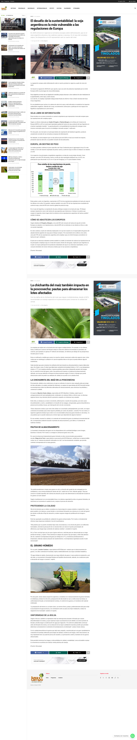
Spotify (52, 8)
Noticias (13, 8)
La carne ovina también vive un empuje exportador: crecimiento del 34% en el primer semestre (16, 122)
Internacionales (42, 8)
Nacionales (31, 8)
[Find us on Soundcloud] (109, 678)
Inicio (2, 1)
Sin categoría (37, 16)
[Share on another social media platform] (88, 77)
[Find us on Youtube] (112, 678)
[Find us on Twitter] (103, 678)
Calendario (67, 8)
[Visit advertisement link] (13, 67)
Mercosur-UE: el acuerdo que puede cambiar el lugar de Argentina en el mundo (17, 131)
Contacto (12, 1)
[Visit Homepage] (4, 8)
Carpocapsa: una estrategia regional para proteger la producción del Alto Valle (15, 169)
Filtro (23, 15)
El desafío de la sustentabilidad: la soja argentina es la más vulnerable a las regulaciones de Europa (12, 24)
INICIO (32, 16)
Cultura (59, 8)
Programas (6, 1)
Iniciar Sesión (133, 1)
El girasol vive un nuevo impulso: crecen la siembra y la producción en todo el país (16, 140)
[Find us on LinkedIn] (118, 678)
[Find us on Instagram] (106, 678)
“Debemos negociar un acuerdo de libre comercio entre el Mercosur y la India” (16, 94)
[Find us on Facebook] (100, 678)
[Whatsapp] (132, 736)
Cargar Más (13, 177)
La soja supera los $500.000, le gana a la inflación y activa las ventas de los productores (15, 149)
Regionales (21, 8)
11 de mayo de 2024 (35, 40)
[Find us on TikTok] (115, 678)
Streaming (76, 8)
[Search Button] (135, 8)
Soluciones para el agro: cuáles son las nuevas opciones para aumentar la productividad (16, 113)
